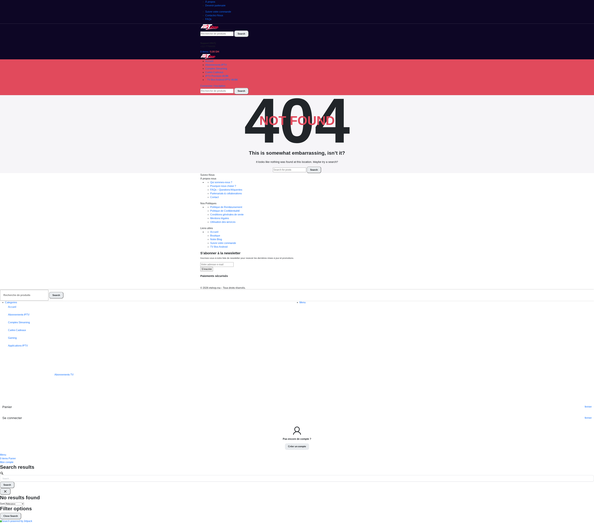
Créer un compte (297, 446)
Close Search (10, 516)
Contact (214, 197)
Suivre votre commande (223, 243)
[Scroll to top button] (587, 516)
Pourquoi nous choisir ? (223, 186)
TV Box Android (219, 246)
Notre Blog (216, 239)
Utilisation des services (222, 222)
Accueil (214, 232)
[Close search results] (5, 491)
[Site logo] (209, 27)
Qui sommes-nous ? (221, 182)
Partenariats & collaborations (226, 193)
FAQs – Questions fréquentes (226, 189)
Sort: (2, 503)
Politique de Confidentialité (225, 211)
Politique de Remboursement (226, 207)
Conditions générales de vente (227, 214)
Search (7, 484)
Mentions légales (219, 218)
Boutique (215, 235)
